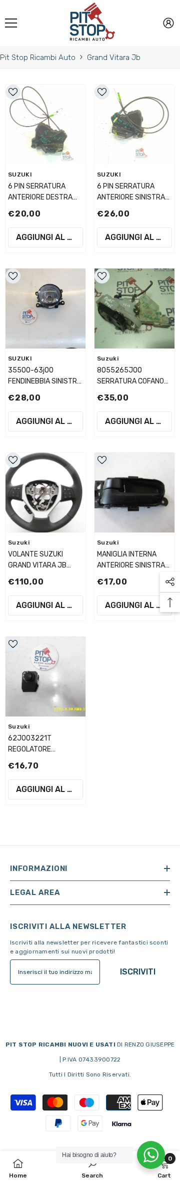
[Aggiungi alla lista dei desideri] (13, 92)
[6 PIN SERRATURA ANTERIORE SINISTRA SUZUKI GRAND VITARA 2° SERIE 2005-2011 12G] (134, 124)
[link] (92, 1167)
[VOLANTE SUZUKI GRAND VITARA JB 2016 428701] (46, 492)
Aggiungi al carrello (49, 237)
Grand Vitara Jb (113, 57)
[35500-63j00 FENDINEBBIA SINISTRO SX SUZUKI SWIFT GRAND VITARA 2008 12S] (46, 308)
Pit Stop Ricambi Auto (38, 57)
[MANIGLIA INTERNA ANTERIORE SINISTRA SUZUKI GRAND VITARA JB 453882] (134, 492)
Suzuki (107, 358)
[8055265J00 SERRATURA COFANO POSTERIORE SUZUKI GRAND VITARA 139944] (134, 308)
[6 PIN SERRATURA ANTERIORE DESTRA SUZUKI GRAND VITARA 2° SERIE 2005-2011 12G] (46, 124)
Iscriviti (138, 971)
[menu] (11, 23)
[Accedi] (168, 23)
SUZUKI (20, 174)
